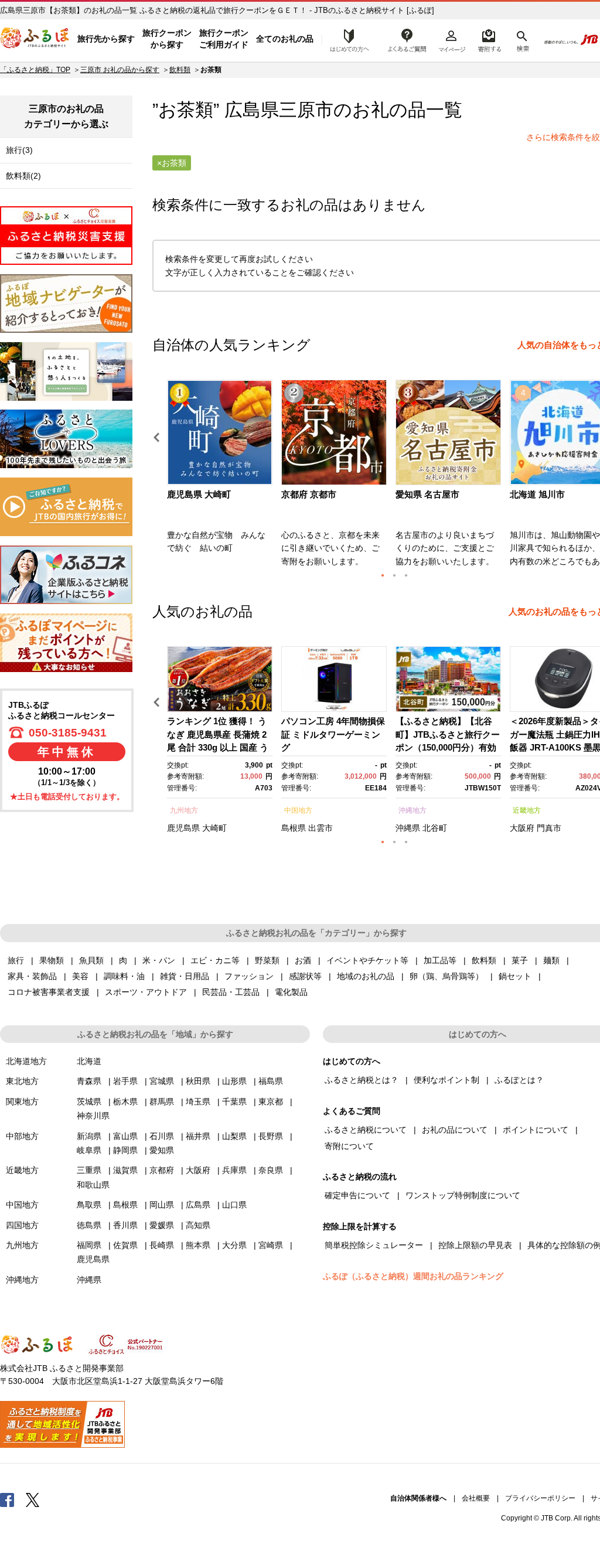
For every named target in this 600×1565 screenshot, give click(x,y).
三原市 (306, 110)
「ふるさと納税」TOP (35, 70)
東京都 (270, 1101)
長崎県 (161, 1245)
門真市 (549, 828)
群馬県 (161, 1101)
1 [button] (382, 575)
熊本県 (198, 1245)
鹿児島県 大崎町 (199, 494)
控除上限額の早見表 (475, 1245)
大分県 (234, 1245)
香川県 (125, 1225)
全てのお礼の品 (284, 38)
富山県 (125, 1136)
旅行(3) (19, 150)
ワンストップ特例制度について (462, 1195)
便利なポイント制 (446, 1080)
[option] (221, 477)
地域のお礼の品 (365, 976)
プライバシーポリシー (540, 1498)
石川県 (161, 1136)
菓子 (520, 960)
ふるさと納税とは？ (361, 1080)
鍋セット (515, 976)
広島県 (198, 1204)
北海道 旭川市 (537, 494)
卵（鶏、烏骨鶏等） (446, 976)
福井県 (198, 1136)
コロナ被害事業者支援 (49, 992)
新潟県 (89, 1136)
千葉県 (234, 1101)
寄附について (349, 1146)
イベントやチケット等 (367, 960)
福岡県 (89, 1245)
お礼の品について (455, 1129)
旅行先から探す (106, 38)
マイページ (451, 39)
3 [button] (406, 575)
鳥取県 (89, 1204)
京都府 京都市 (308, 494)
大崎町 (214, 828)
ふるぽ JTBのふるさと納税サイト (35, 39)
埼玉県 (198, 1101)
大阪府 (522, 828)
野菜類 (267, 960)
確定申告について (357, 1195)
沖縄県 (408, 828)
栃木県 (125, 1101)
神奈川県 (93, 1115)
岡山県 (161, 1204)
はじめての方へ (346, 39)
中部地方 (22, 1136)
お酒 (303, 960)
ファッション (249, 976)
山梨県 (234, 1136)
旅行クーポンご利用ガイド (223, 38)
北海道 (89, 1061)
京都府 (161, 1170)
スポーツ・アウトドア (146, 992)
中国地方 (298, 810)
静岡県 (125, 1150)
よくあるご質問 (407, 39)
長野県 (270, 1136)
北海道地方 (26, 1061)
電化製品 (291, 992)
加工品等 (440, 960)
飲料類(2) (23, 175)
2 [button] (394, 575)
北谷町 (434, 828)
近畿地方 (527, 810)
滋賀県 (125, 1170)
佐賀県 (125, 1245)
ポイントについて (535, 1129)
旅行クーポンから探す (167, 38)
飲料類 (179, 70)
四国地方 (22, 1225)
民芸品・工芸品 (231, 992)
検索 (522, 39)
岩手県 (125, 1081)
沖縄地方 (412, 810)
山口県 (234, 1204)
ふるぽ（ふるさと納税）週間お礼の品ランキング (413, 1276)
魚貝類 (91, 960)
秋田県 (198, 1081)
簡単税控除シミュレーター (374, 1245)
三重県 (89, 1170)
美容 (80, 976)
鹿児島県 (183, 828)
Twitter (33, 1499)
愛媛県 (161, 1225)
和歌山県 (93, 1184)
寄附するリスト (489, 39)
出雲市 (320, 828)
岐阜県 (89, 1150)
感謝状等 (305, 976)
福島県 (270, 1081)
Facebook (7, 1499)
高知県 (198, 1225)
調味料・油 (124, 976)
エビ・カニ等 (215, 960)
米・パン (158, 960)
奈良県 (270, 1170)
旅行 (16, 960)
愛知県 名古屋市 (427, 494)
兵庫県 (234, 1170)
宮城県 (161, 1081)
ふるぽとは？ (519, 1080)
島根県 (293, 828)
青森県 (89, 1081)
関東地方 (22, 1101)
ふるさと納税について (366, 1129)
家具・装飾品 (32, 976)
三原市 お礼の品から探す (119, 70)
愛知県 (161, 1150)
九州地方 (184, 810)
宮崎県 (270, 1245)
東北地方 (22, 1081)
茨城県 (89, 1101)
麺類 (551, 960)
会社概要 (476, 1498)
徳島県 (89, 1225)
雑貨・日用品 (184, 976)
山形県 (234, 1081)
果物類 (51, 960)
